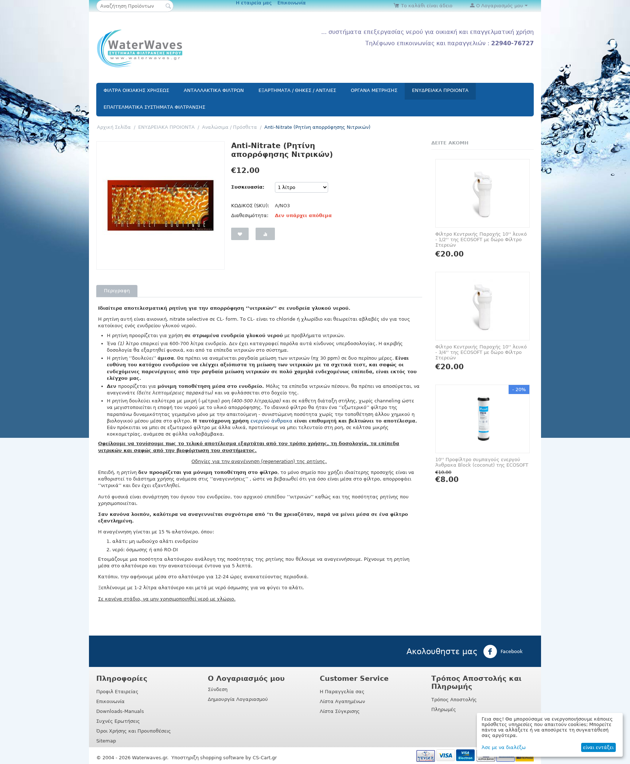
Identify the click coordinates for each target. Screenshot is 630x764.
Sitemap (106, 741)
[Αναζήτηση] (168, 6)
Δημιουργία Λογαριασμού (238, 699)
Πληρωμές (443, 709)
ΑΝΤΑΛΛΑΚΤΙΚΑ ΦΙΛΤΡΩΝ (214, 90)
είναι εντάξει (598, 747)
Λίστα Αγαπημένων (342, 701)
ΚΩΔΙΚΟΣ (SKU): (250, 205)
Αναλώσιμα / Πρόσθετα (229, 127)
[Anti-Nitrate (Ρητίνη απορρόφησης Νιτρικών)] (160, 205)
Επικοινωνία (291, 2)
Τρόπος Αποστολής (454, 699)
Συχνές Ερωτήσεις (118, 721)
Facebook (511, 651)
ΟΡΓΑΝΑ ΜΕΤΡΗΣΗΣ (374, 90)
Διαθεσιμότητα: (249, 215)
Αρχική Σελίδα (114, 127)
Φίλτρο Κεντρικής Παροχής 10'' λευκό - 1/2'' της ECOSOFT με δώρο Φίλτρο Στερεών (481, 239)
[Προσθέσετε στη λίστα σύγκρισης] (265, 234)
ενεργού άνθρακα (271, 421)
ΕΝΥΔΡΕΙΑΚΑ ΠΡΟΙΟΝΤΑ (440, 90)
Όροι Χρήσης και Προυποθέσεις (133, 731)
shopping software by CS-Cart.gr (238, 757)
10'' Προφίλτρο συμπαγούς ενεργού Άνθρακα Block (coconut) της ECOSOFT (481, 462)
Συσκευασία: (247, 187)
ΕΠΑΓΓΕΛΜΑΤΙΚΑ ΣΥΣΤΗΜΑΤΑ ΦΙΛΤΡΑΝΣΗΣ (154, 107)
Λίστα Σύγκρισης (340, 711)
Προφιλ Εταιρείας (117, 691)
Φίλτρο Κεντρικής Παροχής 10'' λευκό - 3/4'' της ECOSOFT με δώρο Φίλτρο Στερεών (481, 352)
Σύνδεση (218, 689)
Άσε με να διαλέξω (504, 747)
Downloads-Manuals (120, 711)
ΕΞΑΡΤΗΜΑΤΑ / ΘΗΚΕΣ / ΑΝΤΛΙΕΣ (297, 90)
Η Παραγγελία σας (342, 691)
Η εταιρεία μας (254, 2)
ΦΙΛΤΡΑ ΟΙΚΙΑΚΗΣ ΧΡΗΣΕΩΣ (136, 90)
